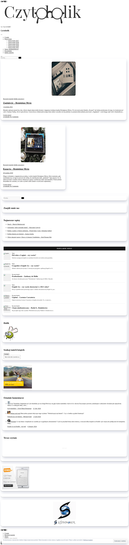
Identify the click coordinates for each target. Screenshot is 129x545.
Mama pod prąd (15, 413)
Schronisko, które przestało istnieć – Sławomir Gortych (23, 227)
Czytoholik (5, 30)
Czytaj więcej (7, 115)
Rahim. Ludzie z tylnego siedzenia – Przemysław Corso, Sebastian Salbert (29, 231)
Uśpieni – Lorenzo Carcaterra (23, 297)
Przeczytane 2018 (13, 42)
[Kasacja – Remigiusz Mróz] (33, 161)
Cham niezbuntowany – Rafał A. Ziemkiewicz (29, 308)
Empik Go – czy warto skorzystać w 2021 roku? (30, 287)
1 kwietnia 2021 (8, 107)
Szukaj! (6, 354)
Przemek (13, 421)
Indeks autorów (9, 52)
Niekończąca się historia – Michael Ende (19, 416)
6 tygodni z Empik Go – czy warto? (25, 266)
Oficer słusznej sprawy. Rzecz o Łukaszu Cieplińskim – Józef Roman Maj (29, 237)
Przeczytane (8, 39)
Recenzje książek (8, 99)
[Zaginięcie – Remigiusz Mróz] (63, 95)
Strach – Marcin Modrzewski (16, 224)
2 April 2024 (37, 416)
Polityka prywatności (88, 540)
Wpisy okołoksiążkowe (12, 49)
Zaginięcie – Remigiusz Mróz (17, 103)
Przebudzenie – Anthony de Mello (25, 276)
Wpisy (13, 253)
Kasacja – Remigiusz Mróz (16, 169)
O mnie (7, 37)
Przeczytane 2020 (13, 46)
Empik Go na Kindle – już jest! (16, 426)
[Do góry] (1, 543)
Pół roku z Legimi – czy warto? (24, 255)
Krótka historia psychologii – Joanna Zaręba (20, 234)
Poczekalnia (8, 51)
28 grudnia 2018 (8, 173)
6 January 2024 (32, 426)
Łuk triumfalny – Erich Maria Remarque (19, 408)
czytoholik (6, 117)
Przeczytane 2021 (13, 47)
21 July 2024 (37, 408)
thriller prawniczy (19, 99)
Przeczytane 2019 (13, 44)
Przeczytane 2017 (13, 41)
